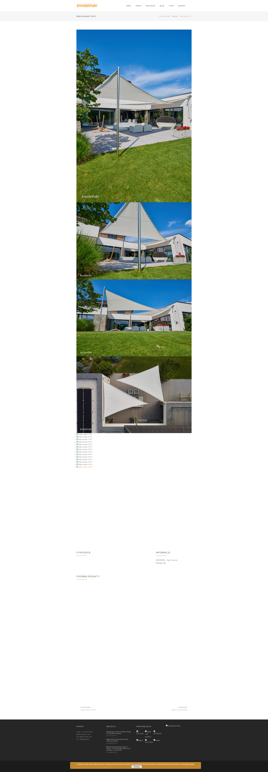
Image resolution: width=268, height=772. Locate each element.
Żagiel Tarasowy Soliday (134, 691)
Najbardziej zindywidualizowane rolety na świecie (117, 740)
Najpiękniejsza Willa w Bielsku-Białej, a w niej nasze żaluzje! (118, 732)
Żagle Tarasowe (172, 560)
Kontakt (182, 5)
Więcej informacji (189, 764)
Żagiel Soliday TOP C (95, 614)
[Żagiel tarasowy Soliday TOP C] (157, 734)
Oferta (138, 5)
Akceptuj (136, 767)
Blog (162, 5)
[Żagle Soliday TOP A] (134, 504)
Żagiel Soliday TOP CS (95, 654)
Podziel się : (161, 563)
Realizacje (150, 5)
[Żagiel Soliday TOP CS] (140, 743)
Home (168, 16)
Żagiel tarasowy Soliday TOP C (173, 615)
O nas (171, 5)
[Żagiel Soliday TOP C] (140, 734)
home (128, 5)
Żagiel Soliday (95, 691)
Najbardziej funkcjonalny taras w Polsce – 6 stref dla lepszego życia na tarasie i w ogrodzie (118, 748)
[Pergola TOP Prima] (149, 743)
